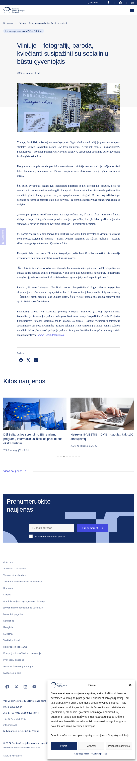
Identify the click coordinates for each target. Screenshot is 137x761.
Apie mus (8, 562)
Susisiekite (3, 235)
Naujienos (8, 23)
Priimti (63, 745)
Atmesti (91, 745)
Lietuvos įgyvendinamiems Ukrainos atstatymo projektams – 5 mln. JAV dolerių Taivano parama (101, 439)
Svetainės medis (12, 673)
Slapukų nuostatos (12, 755)
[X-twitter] (16, 687)
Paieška (94, 3)
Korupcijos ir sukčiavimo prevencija (22, 653)
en (132, 3)
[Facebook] (7, 687)
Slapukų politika (81, 754)
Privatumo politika (99, 754)
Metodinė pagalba (13, 614)
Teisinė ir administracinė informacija (22, 581)
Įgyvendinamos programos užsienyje (23, 607)
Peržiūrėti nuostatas (119, 745)
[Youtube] (34, 687)
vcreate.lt (18, 747)
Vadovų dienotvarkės (14, 575)
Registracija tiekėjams (15, 646)
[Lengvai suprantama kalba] (120, 3)
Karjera (7, 594)
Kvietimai (8, 633)
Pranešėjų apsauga (13, 659)
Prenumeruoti (90, 528)
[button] (130, 685)
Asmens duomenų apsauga (18, 666)
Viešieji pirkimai (11, 640)
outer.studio (36, 747)
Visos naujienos (12, 471)
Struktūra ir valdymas (14, 568)
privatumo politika (56, 536)
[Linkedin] (25, 687)
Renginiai (8, 627)
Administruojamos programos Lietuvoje (24, 601)
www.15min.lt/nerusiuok (51, 335)
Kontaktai (8, 588)
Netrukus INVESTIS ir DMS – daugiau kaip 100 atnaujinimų (34, 437)
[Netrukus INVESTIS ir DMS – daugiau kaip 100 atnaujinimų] (34, 414)
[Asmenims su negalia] (108, 3)
